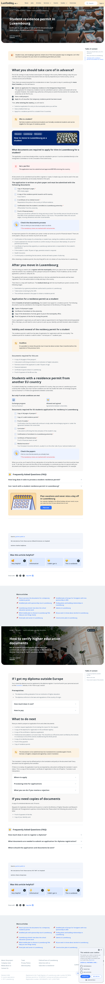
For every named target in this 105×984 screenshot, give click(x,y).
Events (56, 3)
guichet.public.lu (20, 536)
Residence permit (20, 10)
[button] (91, 962)
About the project (7, 960)
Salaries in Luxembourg (63, 608)
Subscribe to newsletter (46, 965)
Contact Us (4, 968)
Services (46, 3)
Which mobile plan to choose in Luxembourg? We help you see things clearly (34, 614)
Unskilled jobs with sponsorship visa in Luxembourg (35, 603)
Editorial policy (26, 965)
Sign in (102, 3)
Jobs (32, 3)
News (26, 3)
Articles (38, 3)
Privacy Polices (26, 963)
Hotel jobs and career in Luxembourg (31, 618)
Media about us (6, 965)
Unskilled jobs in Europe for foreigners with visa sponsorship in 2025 (71, 599)
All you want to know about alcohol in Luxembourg (72, 613)
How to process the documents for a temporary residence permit (34, 599)
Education (18, 630)
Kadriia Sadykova (21, 545)
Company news (6, 963)
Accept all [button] (85, 976)
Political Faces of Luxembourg (48, 960)
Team (23, 960)
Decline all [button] (96, 976)
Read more (91, 960)
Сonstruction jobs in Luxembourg (66, 618)
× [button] (101, 949)
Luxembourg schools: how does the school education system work (32, 609)
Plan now (46, 508)
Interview (73, 3)
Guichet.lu (19, 685)
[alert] (91, 965)
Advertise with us (44, 963)
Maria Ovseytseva (21, 875)
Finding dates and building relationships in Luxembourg (69, 604)
